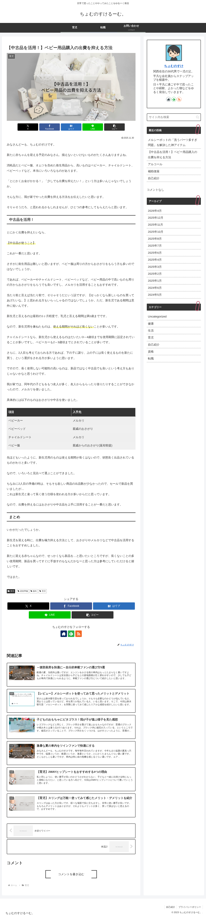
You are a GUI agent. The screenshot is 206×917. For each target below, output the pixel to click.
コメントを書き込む (71, 874)
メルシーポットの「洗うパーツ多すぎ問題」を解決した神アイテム (172, 142)
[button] (114, 127)
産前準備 (24, 591)
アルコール (155, 164)
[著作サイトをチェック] (64, 633)
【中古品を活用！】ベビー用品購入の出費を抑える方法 (172, 154)
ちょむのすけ (173, 66)
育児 (12, 591)
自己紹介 (153, 178)
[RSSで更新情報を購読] (78, 633)
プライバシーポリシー (189, 907)
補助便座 (153, 171)
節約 (35, 591)
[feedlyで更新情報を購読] (71, 633)
